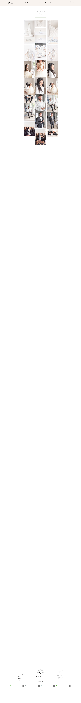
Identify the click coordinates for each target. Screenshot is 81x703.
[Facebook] (72, 2)
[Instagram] (70, 2)
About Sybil (19, 672)
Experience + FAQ (20, 674)
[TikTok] (73, 2)
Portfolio (19, 676)
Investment (19, 678)
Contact (19, 680)
